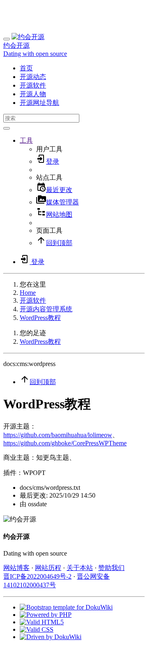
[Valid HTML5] (42, 622)
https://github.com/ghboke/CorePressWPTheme (65, 443)
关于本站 (80, 567)
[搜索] (6, 128)
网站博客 (16, 567)
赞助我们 (111, 567)
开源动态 (33, 76)
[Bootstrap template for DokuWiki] (66, 607)
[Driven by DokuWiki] (50, 636)
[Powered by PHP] (46, 614)
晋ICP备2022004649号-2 (37, 576)
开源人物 (33, 93)
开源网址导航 (39, 102)
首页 (26, 68)
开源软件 (33, 85)
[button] (26, 140)
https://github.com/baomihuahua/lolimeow (57, 434)
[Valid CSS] (36, 629)
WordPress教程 (40, 317)
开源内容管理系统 (46, 309)
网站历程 (48, 567)
